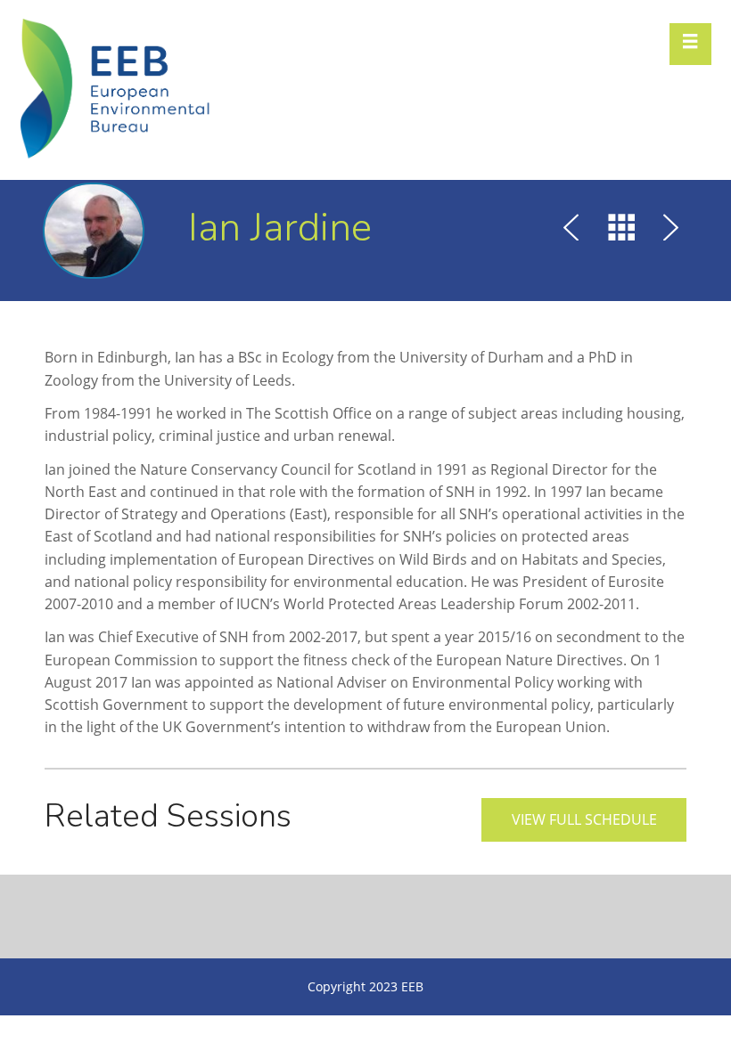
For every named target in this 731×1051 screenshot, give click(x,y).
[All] (621, 230)
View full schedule (584, 819)
